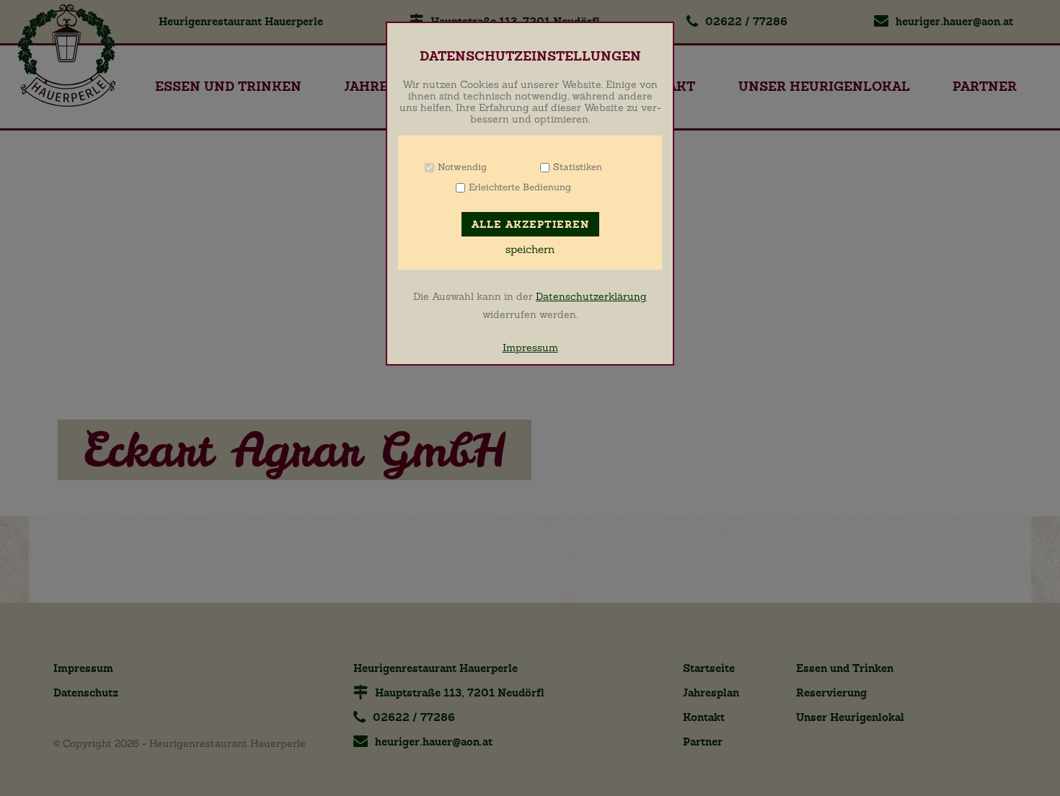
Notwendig (462, 167)
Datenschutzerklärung (591, 296)
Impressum (530, 347)
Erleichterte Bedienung (520, 187)
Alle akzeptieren (530, 224)
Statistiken (577, 167)
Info (505, 167)
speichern (530, 249)
